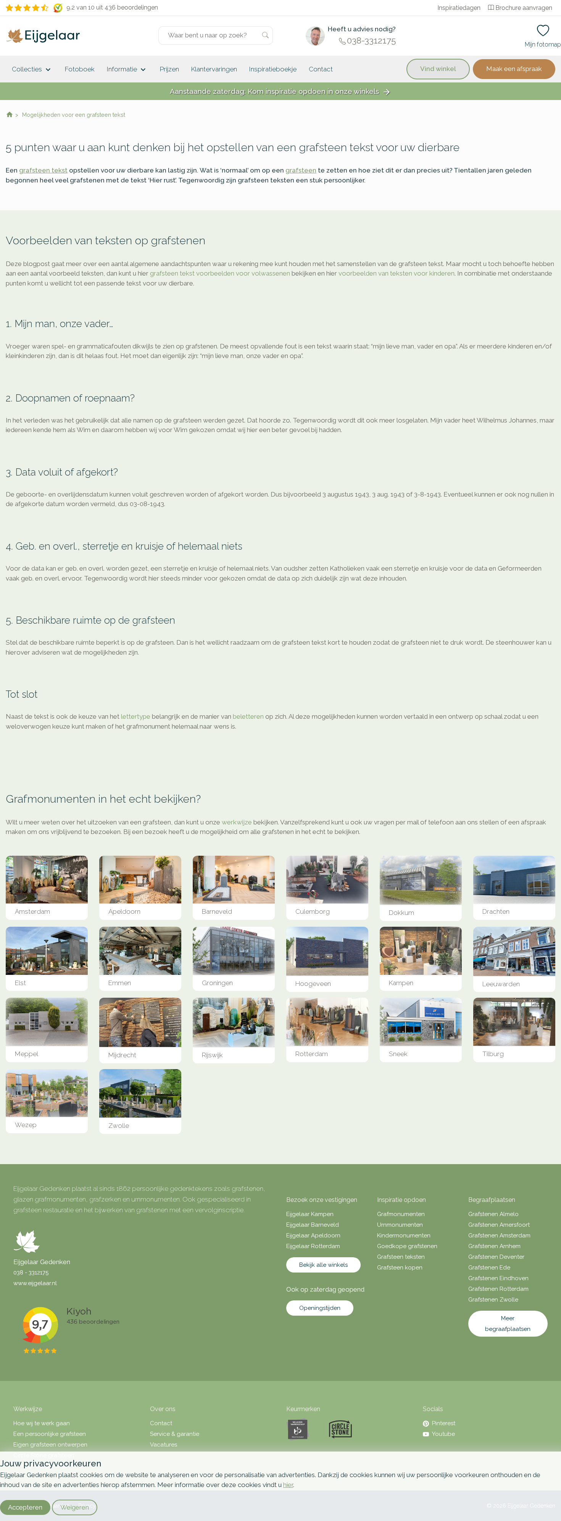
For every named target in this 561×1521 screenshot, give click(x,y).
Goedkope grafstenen (407, 1246)
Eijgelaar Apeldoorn (313, 1235)
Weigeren (74, 1507)
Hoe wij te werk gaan (41, 1423)
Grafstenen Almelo (493, 1214)
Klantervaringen (214, 69)
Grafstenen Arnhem (494, 1246)
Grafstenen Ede (489, 1267)
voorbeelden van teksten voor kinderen (397, 273)
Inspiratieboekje (273, 69)
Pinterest (443, 1423)
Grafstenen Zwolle (493, 1299)
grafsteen (300, 170)
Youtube (443, 1434)
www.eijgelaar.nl (35, 1283)
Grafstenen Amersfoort (499, 1224)
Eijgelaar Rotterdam (313, 1246)
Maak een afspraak (514, 69)
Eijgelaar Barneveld (312, 1224)
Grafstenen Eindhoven (498, 1278)
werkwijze (237, 822)
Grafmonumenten (401, 1214)
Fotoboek (80, 69)
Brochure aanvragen (523, 7)
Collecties (32, 69)
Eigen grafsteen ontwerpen (50, 1444)
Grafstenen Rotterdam (498, 1289)
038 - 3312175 (30, 1272)
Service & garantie (174, 1434)
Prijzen (169, 69)
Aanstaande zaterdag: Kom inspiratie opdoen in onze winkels (280, 92)
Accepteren (25, 1507)
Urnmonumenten (400, 1224)
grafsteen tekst (43, 170)
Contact (321, 69)
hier (288, 1485)
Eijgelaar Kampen (310, 1214)
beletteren (248, 716)
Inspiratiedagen (458, 7)
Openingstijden (319, 1308)
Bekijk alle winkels (323, 1264)
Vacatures (163, 1444)
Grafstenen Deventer (496, 1256)
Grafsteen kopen (399, 1267)
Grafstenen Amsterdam (499, 1235)
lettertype (135, 716)
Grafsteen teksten (401, 1256)
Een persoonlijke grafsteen (49, 1434)
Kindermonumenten (403, 1235)
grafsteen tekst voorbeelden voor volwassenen (220, 273)
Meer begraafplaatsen (507, 1323)
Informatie (127, 69)
